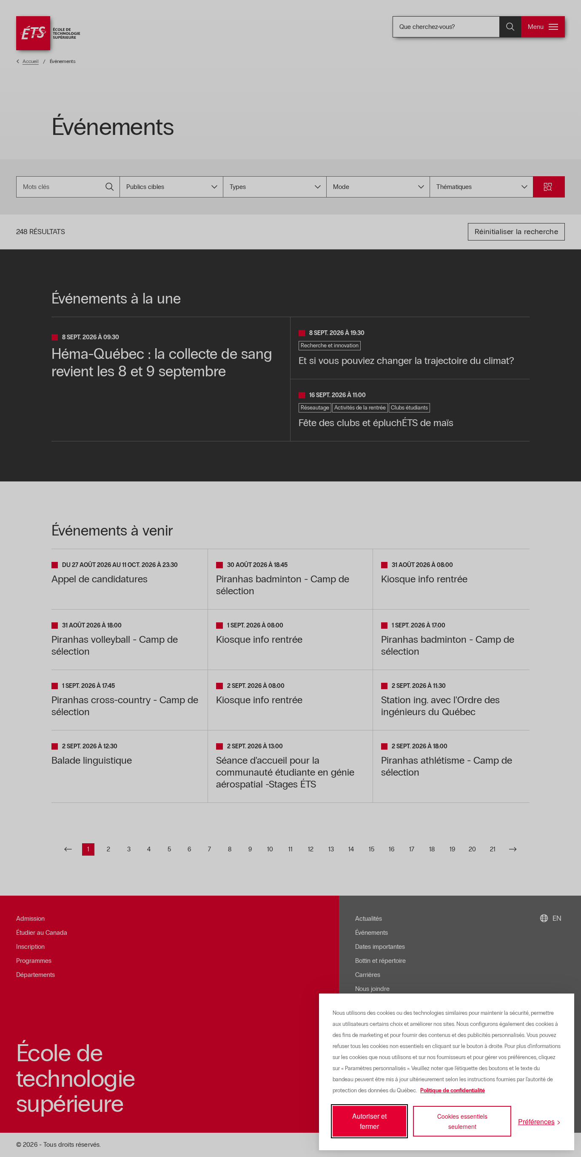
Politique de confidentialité (452, 1090)
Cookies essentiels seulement (462, 1121)
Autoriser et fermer (369, 1121)
